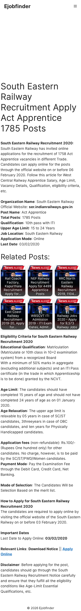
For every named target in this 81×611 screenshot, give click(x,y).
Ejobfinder (17, 6)
